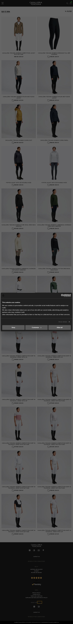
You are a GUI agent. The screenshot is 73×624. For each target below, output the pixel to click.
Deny (13, 327)
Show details (62, 322)
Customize (35, 327)
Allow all (59, 327)
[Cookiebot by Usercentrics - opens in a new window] (62, 295)
